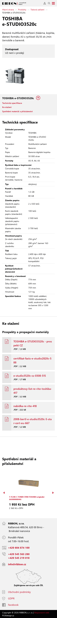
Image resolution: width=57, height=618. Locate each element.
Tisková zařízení (37, 9)
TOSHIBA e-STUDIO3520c (18, 98)
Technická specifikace (12, 103)
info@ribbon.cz (17, 564)
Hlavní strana (8, 9)
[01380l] (15, 76)
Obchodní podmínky (19, 592)
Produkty (22, 9)
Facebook (13, 604)
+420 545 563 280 (19, 554)
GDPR (11, 598)
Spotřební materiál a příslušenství (17, 111)
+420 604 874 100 (19, 547)
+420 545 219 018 (19, 558)
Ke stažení (7, 107)
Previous (4, 493)
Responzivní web (41, 612)
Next (53, 493)
